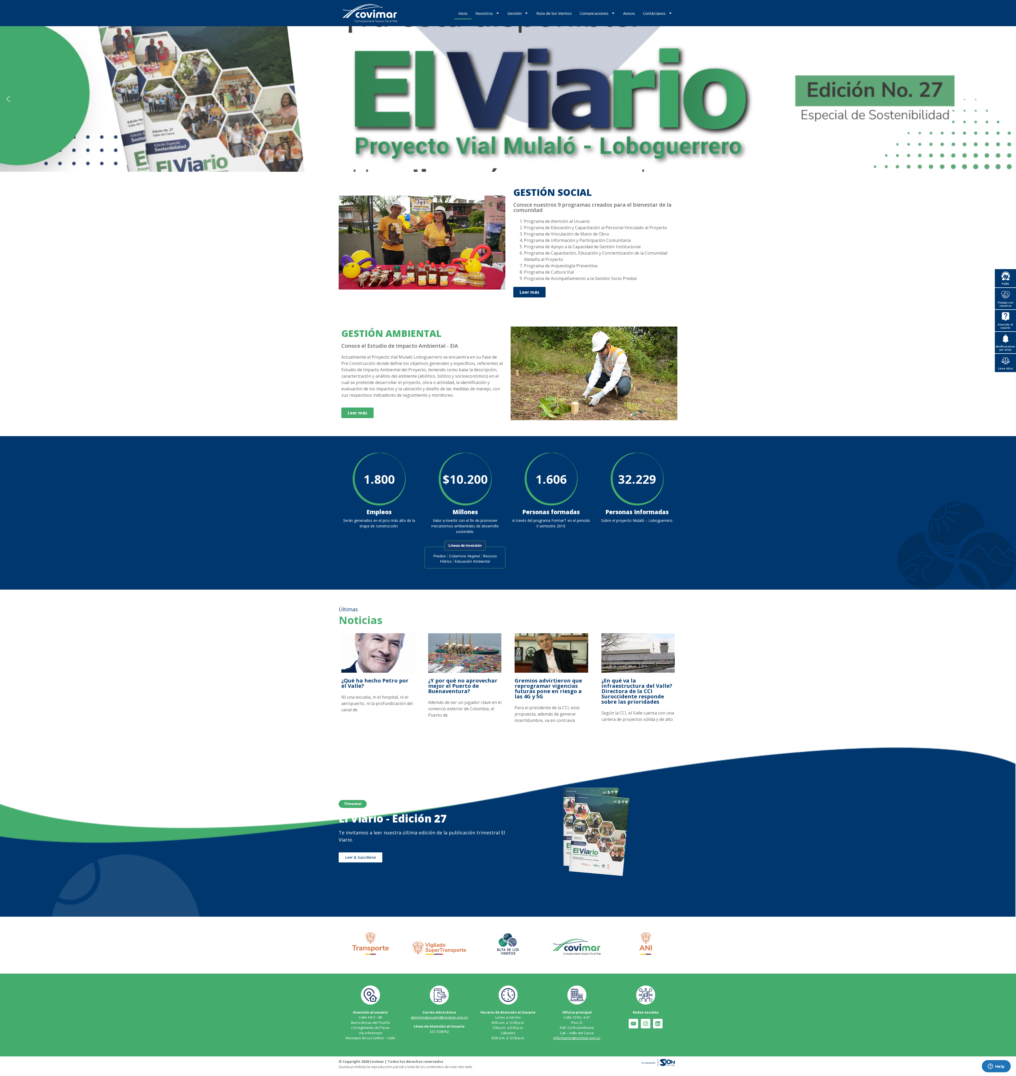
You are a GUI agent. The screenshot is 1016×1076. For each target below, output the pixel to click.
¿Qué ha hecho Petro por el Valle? (375, 683)
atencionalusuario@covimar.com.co (439, 1017)
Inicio (463, 13)
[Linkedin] (658, 1023)
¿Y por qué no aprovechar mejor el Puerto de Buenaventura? (462, 686)
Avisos (629, 13)
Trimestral (352, 804)
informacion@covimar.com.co (576, 1038)
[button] (508, 99)
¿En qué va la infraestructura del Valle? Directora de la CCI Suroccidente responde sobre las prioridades (636, 691)
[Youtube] (633, 1023)
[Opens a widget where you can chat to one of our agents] (996, 1066)
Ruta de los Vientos (554, 13)
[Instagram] (645, 1023)
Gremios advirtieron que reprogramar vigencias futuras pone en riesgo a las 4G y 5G (548, 688)
